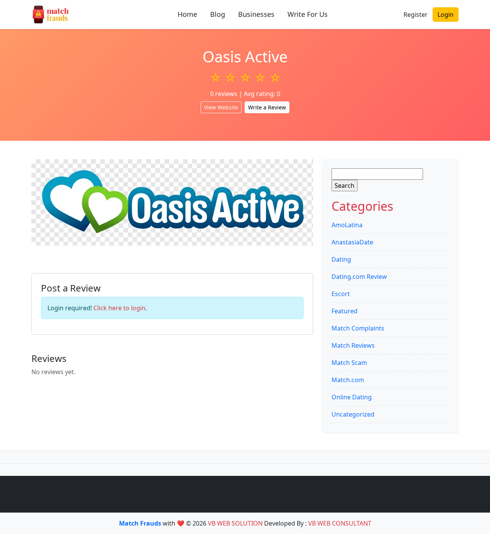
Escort (341, 294)
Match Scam (349, 362)
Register (415, 14)
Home (187, 14)
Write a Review (267, 107)
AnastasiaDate (352, 242)
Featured (345, 311)
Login (446, 14)
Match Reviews (353, 345)
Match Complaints (358, 328)
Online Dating (352, 397)
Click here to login (119, 308)
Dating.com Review (359, 276)
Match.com (348, 380)
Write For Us (307, 14)
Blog (217, 14)
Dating (341, 259)
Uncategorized (353, 414)
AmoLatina (347, 225)
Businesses (256, 14)
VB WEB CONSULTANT (339, 523)
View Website (221, 107)
